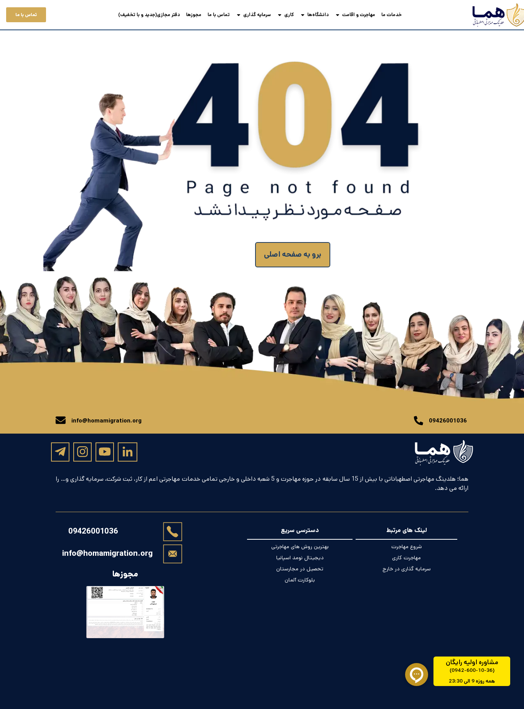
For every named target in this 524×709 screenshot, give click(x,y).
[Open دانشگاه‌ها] (302, 14)
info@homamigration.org (107, 553)
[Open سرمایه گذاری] (238, 14)
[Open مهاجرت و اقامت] (337, 14)
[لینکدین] (127, 452)
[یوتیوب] (105, 451)
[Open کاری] (279, 14)
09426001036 (93, 531)
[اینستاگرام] (82, 451)
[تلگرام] (60, 451)
